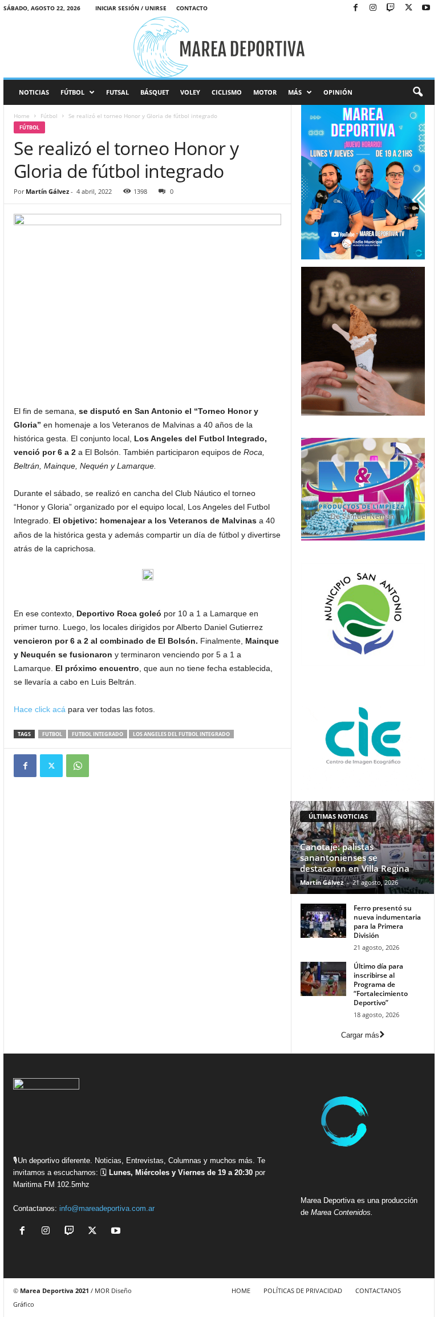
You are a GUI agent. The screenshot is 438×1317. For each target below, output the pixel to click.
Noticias (34, 92)
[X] (408, 8)
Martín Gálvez (47, 191)
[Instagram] (373, 8)
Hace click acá (40, 709)
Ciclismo (227, 92)
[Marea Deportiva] (219, 47)
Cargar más (360, 1035)
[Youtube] (426, 8)
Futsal (117, 92)
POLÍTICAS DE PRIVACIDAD (302, 1290)
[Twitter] (51, 765)
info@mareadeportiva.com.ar (107, 1208)
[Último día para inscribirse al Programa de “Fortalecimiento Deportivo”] (323, 979)
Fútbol (72, 92)
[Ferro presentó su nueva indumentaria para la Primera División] (323, 921)
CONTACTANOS (378, 1290)
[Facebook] (355, 8)
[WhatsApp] (77, 765)
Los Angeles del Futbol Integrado (181, 734)
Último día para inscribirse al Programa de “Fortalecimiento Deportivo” (381, 984)
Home (22, 116)
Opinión (337, 92)
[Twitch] (391, 8)
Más (295, 92)
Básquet (154, 92)
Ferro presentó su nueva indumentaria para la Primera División (387, 921)
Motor (265, 92)
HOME (241, 1290)
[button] (417, 92)
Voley (190, 92)
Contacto (192, 8)
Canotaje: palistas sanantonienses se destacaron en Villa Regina (354, 857)
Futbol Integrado (97, 734)
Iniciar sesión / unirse (131, 8)
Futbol (52, 734)
